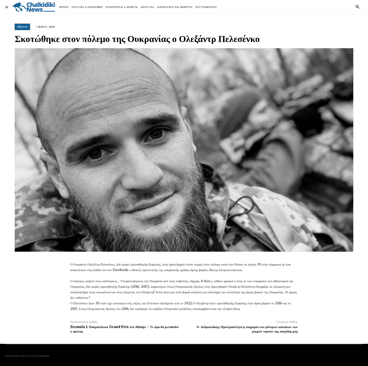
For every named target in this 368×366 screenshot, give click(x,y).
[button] (357, 7)
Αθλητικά (22, 26)
